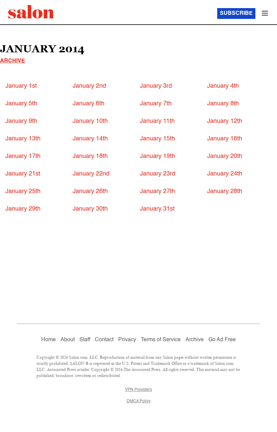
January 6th (88, 104)
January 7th (156, 104)
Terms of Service (161, 340)
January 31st (157, 209)
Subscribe (236, 13)
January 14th (90, 139)
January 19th (157, 156)
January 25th (23, 191)
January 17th (23, 156)
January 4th (223, 86)
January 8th (223, 104)
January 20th (224, 156)
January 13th (23, 139)
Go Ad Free (222, 340)
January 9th (21, 121)
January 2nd (89, 86)
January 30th (90, 209)
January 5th (21, 104)
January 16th (224, 139)
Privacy (127, 340)
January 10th (90, 121)
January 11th (157, 121)
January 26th (90, 191)
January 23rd (157, 174)
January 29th (23, 209)
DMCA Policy (139, 401)
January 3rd (156, 86)
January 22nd (91, 174)
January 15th (157, 139)
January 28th (224, 191)
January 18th (90, 156)
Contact (104, 340)
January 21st (22, 174)
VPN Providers (138, 390)
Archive (12, 61)
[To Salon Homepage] (31, 12)
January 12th (224, 121)
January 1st (21, 86)
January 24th (224, 174)
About (67, 340)
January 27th (157, 191)
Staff (84, 340)
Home (48, 340)
